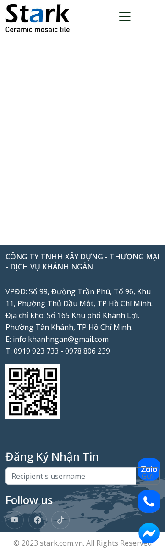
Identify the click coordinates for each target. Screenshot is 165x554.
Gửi (148, 476)
